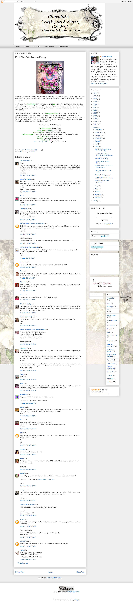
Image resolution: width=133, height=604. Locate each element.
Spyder (22, 407)
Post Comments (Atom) (54, 577)
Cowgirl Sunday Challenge (45, 130)
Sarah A (22, 473)
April (97, 189)
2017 (95, 107)
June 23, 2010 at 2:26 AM (27, 445)
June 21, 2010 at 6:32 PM (27, 300)
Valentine (110, 378)
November (98, 132)
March (97, 191)
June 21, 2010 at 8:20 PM (27, 325)
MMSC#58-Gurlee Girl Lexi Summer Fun (104, 166)
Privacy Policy (63, 46)
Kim (21, 432)
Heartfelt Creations (110, 345)
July (96, 144)
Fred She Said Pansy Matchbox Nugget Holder (104, 154)
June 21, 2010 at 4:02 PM (27, 258)
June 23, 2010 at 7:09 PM (27, 486)
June (97, 147)
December (98, 129)
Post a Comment (23, 563)
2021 (95, 96)
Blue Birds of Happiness (102, 175)
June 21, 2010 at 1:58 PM (27, 175)
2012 (95, 121)
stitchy (22, 490)
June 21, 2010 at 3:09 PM (27, 205)
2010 (95, 127)
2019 (95, 101)
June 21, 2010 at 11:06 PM (28, 379)
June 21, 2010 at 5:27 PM (27, 291)
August (97, 141)
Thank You (110, 372)
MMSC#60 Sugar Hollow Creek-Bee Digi (103, 150)
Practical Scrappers (27, 134)
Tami (21, 295)
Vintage (109, 382)
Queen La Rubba (25, 179)
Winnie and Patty (25, 304)
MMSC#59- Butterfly (101, 158)
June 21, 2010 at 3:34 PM (27, 234)
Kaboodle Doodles (38, 132)
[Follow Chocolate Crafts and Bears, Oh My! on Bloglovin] (100, 237)
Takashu (22, 449)
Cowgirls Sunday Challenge (46, 479)
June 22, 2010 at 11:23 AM (28, 403)
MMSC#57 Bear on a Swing (104, 178)
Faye (21, 271)
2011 (95, 124)
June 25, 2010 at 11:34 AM (28, 515)
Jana (21, 383)
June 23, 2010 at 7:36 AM (27, 454)
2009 (95, 201)
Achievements (49, 46)
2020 (95, 99)
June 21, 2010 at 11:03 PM (28, 370)
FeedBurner (109, 224)
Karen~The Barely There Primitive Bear (32, 329)
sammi (22, 519)
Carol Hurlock (107, 56)
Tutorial (109, 375)
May (96, 186)
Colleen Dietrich (25, 160)
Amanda (22, 458)
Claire (22, 420)
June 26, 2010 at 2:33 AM (27, 537)
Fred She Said (32, 152)
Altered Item (23, 152)
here (53, 104)
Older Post (80, 572)
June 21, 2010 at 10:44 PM (28, 344)
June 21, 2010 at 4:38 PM (27, 267)
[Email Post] (41, 150)
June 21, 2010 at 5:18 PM (27, 278)
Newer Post (19, 572)
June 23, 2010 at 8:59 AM (27, 469)
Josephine (23, 394)
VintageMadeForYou (73, 591)
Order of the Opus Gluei (41, 142)
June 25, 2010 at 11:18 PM (28, 526)
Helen (22, 374)
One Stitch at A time (45, 128)
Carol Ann (23, 282)
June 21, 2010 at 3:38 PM (27, 243)
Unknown (23, 262)
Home (18, 46)
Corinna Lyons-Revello (27, 504)
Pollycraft (40, 138)
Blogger (77, 600)
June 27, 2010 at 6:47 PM (27, 559)
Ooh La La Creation (43, 136)
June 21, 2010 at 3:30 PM (27, 219)
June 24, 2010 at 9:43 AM (27, 500)
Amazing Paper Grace (51, 113)
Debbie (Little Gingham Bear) (29, 247)
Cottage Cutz (111, 315)
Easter (109, 329)
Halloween (110, 341)
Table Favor (111, 363)
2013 (95, 118)
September (99, 138)
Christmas (110, 310)
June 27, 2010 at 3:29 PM (27, 546)
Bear (108, 303)
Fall (108, 332)
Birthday (110, 306)
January (98, 197)
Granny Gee (24, 208)
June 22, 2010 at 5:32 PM (27, 416)
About (26, 46)
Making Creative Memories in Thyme (31, 223)
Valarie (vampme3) (26, 317)
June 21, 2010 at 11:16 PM (28, 390)
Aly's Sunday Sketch (47, 140)
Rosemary (23, 348)
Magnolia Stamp (110, 350)
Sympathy (110, 360)
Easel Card (111, 325)
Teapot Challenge (110, 367)
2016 (95, 110)
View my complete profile (99, 83)
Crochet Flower (112, 320)
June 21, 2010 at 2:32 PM (27, 192)
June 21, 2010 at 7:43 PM (27, 313)
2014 (95, 116)
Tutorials (36, 46)
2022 (95, 93)
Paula (22, 550)
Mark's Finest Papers (111, 355)
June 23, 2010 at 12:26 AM (28, 429)
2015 (95, 113)
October (98, 135)
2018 (95, 104)
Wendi (22, 196)
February (98, 194)
